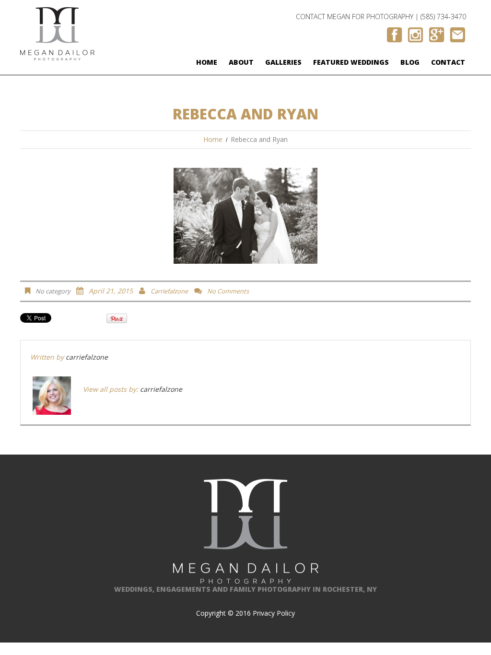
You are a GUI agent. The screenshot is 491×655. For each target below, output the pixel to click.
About (241, 62)
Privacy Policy (274, 613)
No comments (228, 291)
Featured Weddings (351, 62)
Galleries (283, 62)
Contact (448, 62)
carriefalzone (169, 291)
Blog (410, 62)
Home (206, 62)
